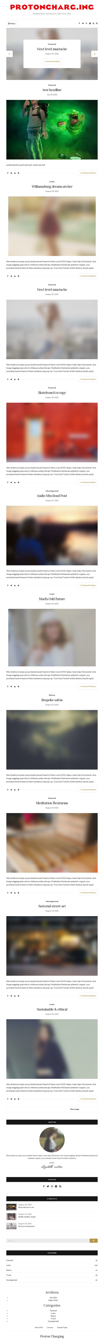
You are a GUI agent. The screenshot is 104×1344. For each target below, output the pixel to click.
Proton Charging (52, 1336)
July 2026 (53, 1298)
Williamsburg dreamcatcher (52, 186)
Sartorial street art (52, 906)
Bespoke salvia (52, 700)
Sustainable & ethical (52, 1009)
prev (9, 54)
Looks (52, 181)
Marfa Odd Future (52, 599)
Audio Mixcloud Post (52, 496)
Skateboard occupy (52, 48)
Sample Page (62, 1327)
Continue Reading (52, 60)
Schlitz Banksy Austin (27, 1217)
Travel (8, 1275)
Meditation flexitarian (52, 803)
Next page (74, 1109)
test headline (52, 90)
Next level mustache (52, 289)
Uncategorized (52, 491)
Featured (52, 43)
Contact (50, 1327)
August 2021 (53, 1300)
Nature (52, 695)
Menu (12, 23)
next (94, 54)
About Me (39, 1327)
